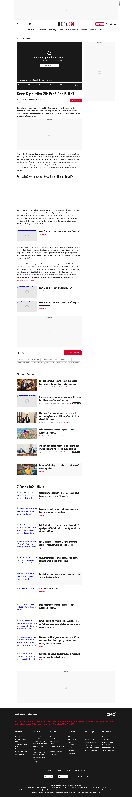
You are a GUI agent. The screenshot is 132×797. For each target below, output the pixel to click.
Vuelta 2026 (70, 724)
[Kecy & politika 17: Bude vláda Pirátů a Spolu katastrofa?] (27, 306)
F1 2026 (70, 747)
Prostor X (84, 30)
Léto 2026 (36, 731)
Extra (100, 30)
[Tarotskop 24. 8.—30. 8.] (27, 592)
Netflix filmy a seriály (91, 750)
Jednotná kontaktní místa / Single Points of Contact (58, 792)
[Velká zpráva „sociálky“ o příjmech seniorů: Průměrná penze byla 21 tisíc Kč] (27, 497)
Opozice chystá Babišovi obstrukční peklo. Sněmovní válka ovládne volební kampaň (58, 382)
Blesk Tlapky (31, 721)
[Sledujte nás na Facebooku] (21, 24)
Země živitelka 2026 (108, 750)
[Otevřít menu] (115, 24)
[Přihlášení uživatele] (107, 24)
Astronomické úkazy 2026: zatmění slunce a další (39, 748)
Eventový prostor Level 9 (44, 724)
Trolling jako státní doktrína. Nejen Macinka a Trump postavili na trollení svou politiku (59, 447)
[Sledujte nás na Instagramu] (26, 24)
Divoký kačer (53, 754)
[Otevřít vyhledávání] (111, 24)
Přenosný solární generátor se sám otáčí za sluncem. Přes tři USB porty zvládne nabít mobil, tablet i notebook (59, 640)
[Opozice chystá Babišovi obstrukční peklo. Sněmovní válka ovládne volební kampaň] (27, 385)
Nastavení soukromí (108, 790)
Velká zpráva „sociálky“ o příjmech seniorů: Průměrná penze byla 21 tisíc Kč (59, 494)
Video (61, 30)
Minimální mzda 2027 (108, 747)
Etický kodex (77, 792)
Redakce (59, 770)
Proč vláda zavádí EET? (57, 746)
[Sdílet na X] (22, 352)
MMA (69, 737)
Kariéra (82, 770)
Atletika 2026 (71, 750)
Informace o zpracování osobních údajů (85, 790)
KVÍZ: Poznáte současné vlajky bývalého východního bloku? (56, 431)
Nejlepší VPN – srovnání (92, 747)
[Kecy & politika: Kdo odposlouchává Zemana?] (27, 235)
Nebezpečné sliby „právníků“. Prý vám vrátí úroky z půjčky (59, 467)
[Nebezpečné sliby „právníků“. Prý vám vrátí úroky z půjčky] (27, 469)
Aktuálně (18, 731)
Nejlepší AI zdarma (90, 742)
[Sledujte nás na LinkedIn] (30, 24)
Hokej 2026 (71, 742)
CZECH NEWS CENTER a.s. (73, 785)
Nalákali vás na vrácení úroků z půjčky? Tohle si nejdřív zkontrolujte (59, 575)
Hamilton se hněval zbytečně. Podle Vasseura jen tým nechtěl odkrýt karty (59, 655)
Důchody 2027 (106, 745)
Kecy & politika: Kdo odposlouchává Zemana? (59, 231)
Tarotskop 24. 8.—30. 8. (50, 588)
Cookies (99, 790)
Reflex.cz (19, 38)
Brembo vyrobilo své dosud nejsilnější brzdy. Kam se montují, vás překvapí (59, 511)
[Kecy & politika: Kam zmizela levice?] (27, 292)
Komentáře (42, 30)
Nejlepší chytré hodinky (91, 745)
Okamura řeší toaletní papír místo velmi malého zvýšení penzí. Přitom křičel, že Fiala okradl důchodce (59, 416)
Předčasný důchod (107, 737)
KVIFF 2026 (32, 30)
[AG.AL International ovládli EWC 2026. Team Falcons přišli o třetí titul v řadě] (27, 562)
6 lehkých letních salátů (39, 762)
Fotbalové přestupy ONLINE (28, 724)
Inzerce (68, 770)
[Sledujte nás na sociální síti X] (17, 24)
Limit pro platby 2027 (108, 742)
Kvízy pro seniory (20, 749)
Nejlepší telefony (89, 739)
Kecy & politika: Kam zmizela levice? (55, 287)
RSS (75, 770)
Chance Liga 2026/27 (59, 724)
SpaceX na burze (90, 737)
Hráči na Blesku (41, 721)
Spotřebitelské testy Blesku (66, 721)
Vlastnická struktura (37, 792)
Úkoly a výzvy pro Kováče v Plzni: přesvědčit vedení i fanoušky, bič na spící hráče (58, 543)
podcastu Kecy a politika (25, 280)
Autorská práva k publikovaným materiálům (30, 790)
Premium (93, 30)
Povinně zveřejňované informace (91, 792)
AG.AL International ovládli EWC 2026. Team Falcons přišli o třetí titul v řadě (58, 559)
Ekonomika (106, 731)
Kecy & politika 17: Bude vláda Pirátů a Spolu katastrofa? (59, 304)
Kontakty (50, 770)
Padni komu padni (72, 30)
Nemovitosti (80, 721)
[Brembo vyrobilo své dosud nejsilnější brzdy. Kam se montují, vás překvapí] (27, 513)
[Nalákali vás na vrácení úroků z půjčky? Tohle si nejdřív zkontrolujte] (27, 578)
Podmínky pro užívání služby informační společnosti (57, 790)
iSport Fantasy (51, 721)
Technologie (89, 731)
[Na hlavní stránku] (66, 23)
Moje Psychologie (20, 721)
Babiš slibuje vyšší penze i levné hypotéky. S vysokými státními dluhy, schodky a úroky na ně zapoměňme (59, 528)
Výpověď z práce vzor (56, 751)
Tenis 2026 (71, 745)
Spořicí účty (105, 739)
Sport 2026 (72, 731)
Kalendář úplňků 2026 (21, 751)
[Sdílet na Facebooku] (18, 352)
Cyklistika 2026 (72, 753)
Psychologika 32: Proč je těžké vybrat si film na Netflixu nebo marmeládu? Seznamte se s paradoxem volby (59, 623)
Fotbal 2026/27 (72, 739)
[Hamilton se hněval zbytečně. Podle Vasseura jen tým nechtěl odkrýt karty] (27, 658)
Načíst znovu (49, 65)
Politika (53, 731)
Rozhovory (52, 30)
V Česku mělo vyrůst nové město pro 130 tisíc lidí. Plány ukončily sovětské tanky (60, 398)
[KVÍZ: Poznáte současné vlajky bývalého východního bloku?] (27, 433)
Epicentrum (18, 737)
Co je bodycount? (20, 754)
